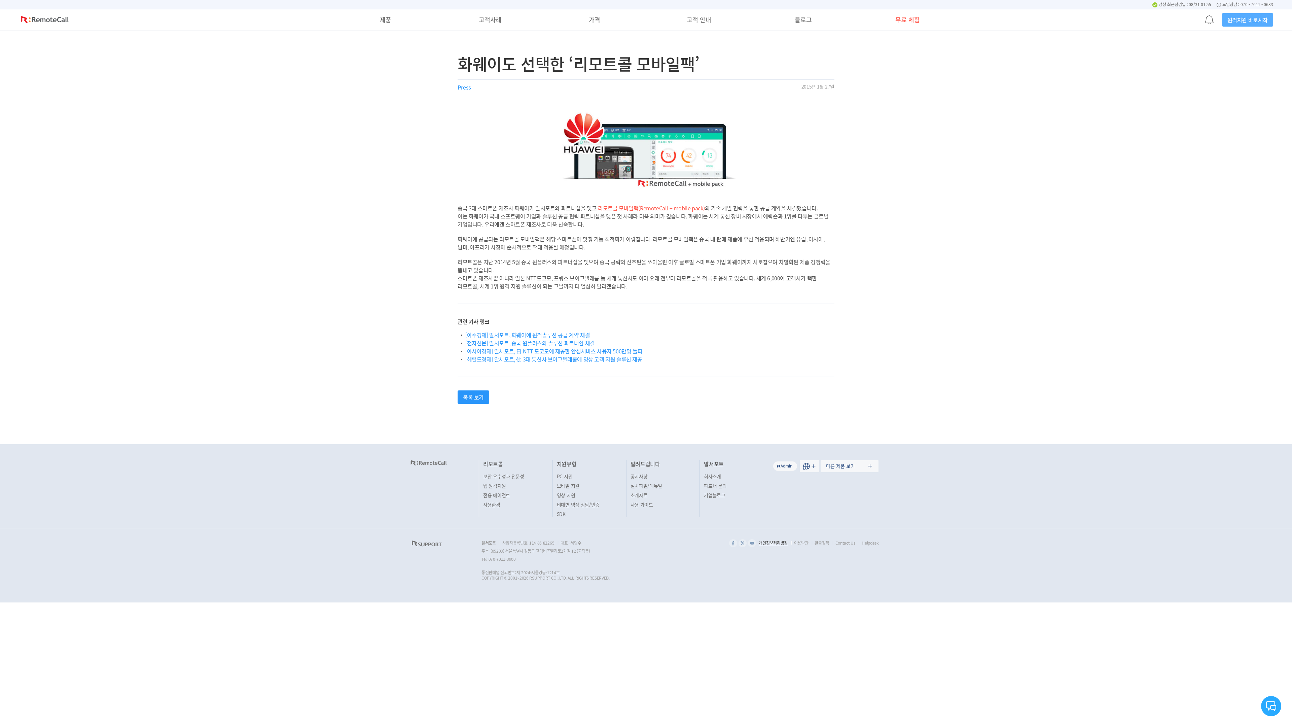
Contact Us (845, 543)
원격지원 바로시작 (1247, 20)
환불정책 (822, 543)
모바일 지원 (568, 485)
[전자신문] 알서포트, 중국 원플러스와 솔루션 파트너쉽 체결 (530, 343)
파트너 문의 (715, 485)
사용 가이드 (642, 504)
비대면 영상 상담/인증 (578, 504)
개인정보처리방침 (773, 543)
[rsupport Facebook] (733, 543)
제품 (385, 19)
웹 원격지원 (494, 485)
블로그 (803, 19)
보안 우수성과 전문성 (503, 476)
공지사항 (639, 476)
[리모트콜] (44, 20)
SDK (561, 514)
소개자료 (639, 495)
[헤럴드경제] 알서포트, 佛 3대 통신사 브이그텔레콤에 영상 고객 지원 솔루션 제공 (553, 359)
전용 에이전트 (496, 495)
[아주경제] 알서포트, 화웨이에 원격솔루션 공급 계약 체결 (527, 335)
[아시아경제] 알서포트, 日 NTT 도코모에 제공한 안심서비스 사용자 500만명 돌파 (553, 351)
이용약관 (801, 543)
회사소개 (712, 476)
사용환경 (491, 504)
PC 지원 (565, 476)
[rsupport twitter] (743, 543)
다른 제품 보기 (840, 465)
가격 (594, 19)
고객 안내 (699, 19)
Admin (786, 466)
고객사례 (490, 19)
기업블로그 (714, 495)
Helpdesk (870, 543)
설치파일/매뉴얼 (646, 485)
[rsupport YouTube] (752, 543)
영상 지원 (566, 495)
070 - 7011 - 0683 (1257, 4)
